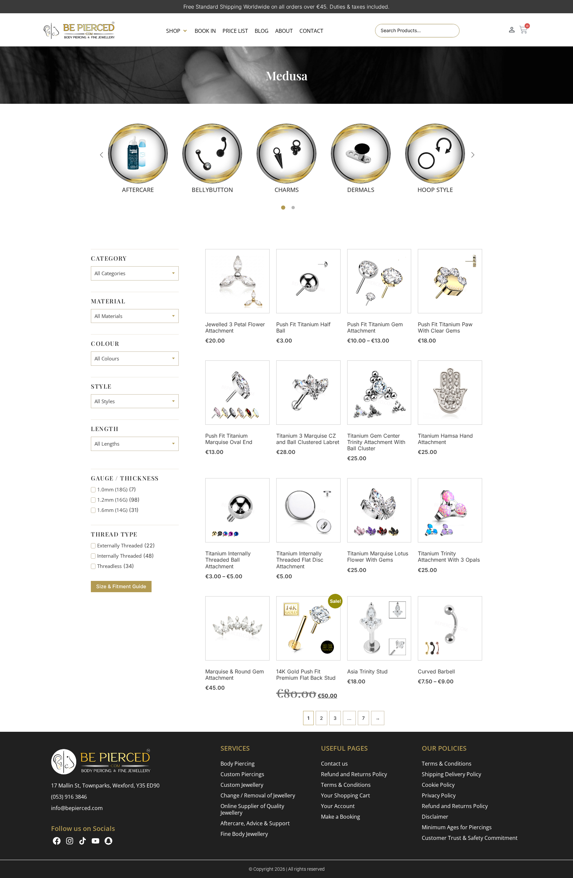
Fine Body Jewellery (244, 834)
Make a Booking (340, 816)
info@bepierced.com (77, 808)
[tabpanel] (138, 158)
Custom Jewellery (242, 784)
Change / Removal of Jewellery (258, 795)
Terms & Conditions (346, 784)
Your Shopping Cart (345, 795)
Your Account (338, 806)
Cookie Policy (438, 784)
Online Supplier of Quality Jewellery (252, 809)
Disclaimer (435, 816)
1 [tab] (283, 208)
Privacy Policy (439, 795)
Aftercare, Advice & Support (255, 823)
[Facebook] (56, 841)
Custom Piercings (242, 774)
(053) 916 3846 (69, 796)
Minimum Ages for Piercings (457, 827)
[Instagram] (69, 841)
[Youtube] (95, 841)
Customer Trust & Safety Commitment (470, 838)
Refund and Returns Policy (354, 774)
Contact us (334, 763)
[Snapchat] (108, 841)
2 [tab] (293, 207)
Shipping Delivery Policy (451, 774)
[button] (177, 30)
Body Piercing (238, 763)
